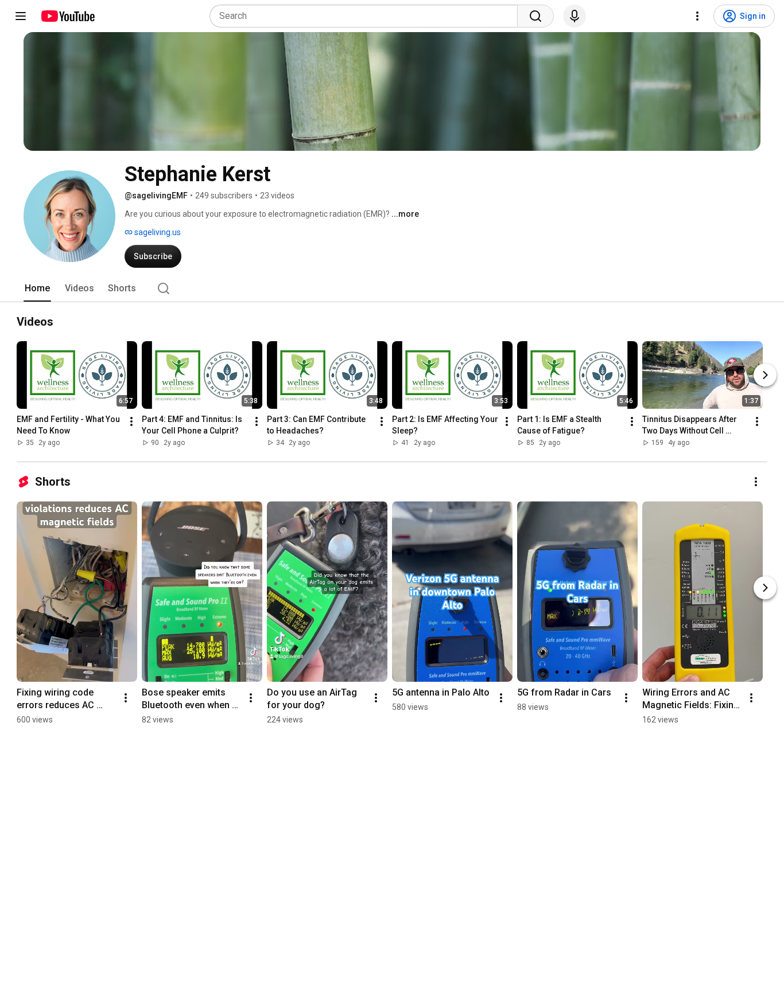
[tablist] (392, 288)
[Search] (535, 16)
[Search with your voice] (574, 16)
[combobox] (367, 16)
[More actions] (131, 421)
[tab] (37, 288)
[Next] (765, 375)
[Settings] (697, 16)
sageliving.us (157, 232)
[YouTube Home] (67, 16)
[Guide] (21, 16)
